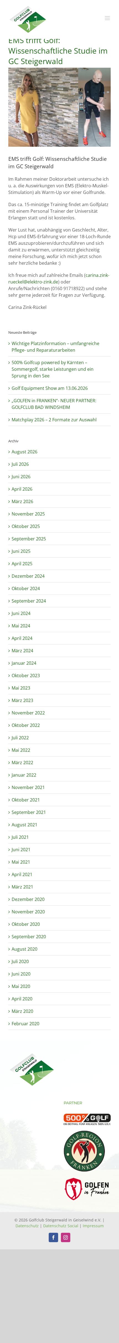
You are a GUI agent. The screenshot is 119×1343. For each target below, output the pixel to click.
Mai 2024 (21, 626)
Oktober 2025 (26, 526)
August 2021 (24, 825)
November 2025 (28, 514)
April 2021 (22, 874)
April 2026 (22, 489)
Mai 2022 (21, 750)
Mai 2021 (21, 862)
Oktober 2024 (26, 588)
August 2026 (24, 452)
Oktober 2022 (26, 725)
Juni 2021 (21, 850)
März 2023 (22, 700)
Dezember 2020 (28, 899)
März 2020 (22, 1011)
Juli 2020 (20, 961)
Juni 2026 (21, 477)
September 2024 (29, 601)
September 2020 (29, 937)
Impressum (93, 1225)
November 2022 (28, 713)
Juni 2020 (21, 974)
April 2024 (22, 638)
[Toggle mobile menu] (108, 18)
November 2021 (28, 787)
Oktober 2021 (26, 800)
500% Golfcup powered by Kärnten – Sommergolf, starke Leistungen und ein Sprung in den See (53, 369)
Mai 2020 (21, 986)
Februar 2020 (25, 1024)
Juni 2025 (21, 551)
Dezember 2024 (28, 576)
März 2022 (22, 762)
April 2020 (22, 999)
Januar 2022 (24, 775)
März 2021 (22, 887)
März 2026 (22, 501)
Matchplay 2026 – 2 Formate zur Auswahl (54, 420)
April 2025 (22, 564)
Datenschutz (27, 1225)
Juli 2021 (20, 837)
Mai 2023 (21, 688)
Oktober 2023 (26, 675)
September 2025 (29, 539)
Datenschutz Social (60, 1225)
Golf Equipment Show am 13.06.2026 (50, 388)
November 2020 (28, 912)
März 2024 (22, 651)
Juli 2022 (20, 738)
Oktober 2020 (26, 924)
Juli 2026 (20, 464)
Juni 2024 (21, 613)
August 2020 (24, 949)
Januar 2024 (24, 663)
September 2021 (29, 812)
